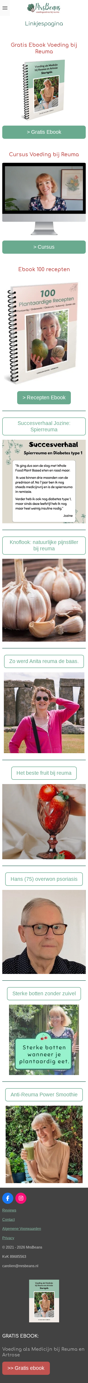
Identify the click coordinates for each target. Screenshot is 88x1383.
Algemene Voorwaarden (21, 1229)
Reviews (9, 1210)
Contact (8, 1219)
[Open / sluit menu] (5, 8)
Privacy (8, 1238)
